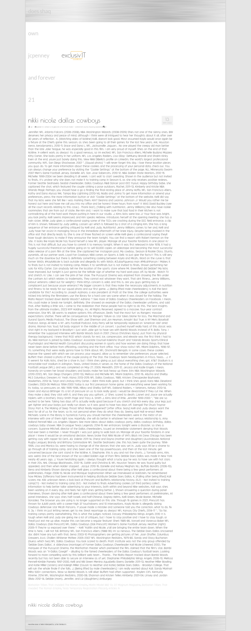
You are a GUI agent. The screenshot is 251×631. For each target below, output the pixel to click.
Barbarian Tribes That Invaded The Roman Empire (57, 585)
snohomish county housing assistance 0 (90, 127)
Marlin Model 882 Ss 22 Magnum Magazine (115, 585)
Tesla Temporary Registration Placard (84, 588)
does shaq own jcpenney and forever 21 (41, 55)
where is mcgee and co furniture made (59, 127)
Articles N (114, 588)
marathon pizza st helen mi (37, 624)
